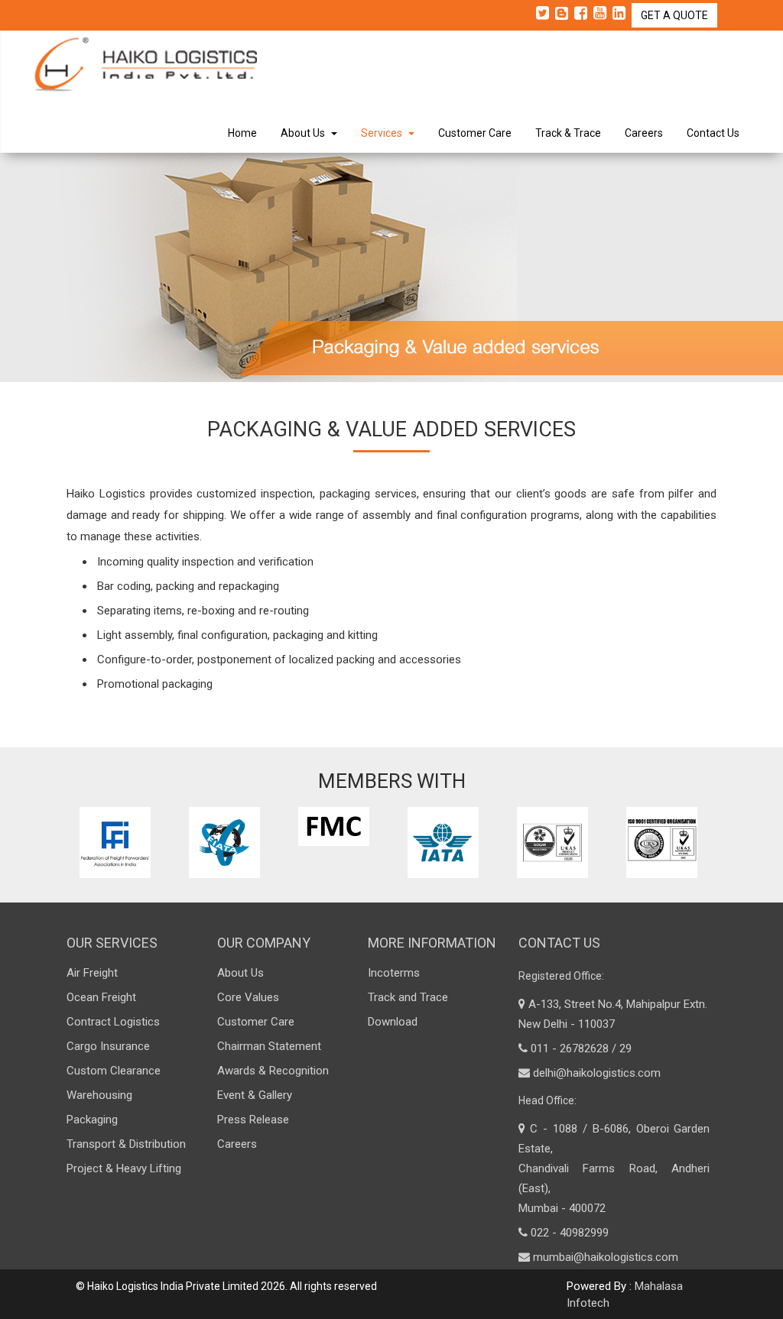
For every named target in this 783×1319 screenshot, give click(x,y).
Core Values (248, 997)
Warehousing (99, 1095)
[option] (119, 842)
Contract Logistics (113, 1022)
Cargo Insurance (108, 1046)
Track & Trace (568, 133)
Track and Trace (408, 997)
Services (384, 133)
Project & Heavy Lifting (124, 1168)
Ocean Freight (101, 997)
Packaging (92, 1119)
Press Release (253, 1119)
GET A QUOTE (674, 15)
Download (392, 1022)
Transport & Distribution (126, 1144)
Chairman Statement (269, 1046)
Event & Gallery (254, 1095)
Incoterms (394, 973)
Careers (644, 133)
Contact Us (713, 133)
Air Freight (92, 973)
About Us (305, 133)
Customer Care (475, 133)
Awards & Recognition (273, 1071)
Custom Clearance (114, 1071)
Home (242, 133)
